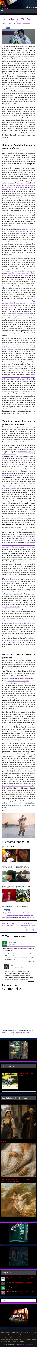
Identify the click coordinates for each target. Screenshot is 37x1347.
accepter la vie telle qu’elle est (18, 623)
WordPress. (29, 1344)
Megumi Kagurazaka (18, 915)
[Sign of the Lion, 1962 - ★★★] (10, 1088)
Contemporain (26, 23)
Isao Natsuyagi (24, 912)
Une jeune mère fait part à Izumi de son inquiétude (18, 475)
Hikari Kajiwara (16, 912)
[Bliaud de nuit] (18, 1176)
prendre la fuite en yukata (10, 349)
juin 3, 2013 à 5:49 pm (17, 967)
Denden (10, 912)
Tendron (3, 1103)
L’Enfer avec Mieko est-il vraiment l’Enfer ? (23, 1282)
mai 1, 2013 (12, 23)
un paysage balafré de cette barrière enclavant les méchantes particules (18, 303)
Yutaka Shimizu (9, 917)
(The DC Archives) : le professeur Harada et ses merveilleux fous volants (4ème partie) (27, 927)
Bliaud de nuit (5, 1141)
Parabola (22, 1344)
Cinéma (19, 23)
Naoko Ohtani (27, 915)
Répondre (31, 961)
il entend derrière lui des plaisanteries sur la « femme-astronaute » (18, 545)
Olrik (6, 23)
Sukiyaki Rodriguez (11, 1278)
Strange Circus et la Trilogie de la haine (8, 924)
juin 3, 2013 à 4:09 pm (15, 944)
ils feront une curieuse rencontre (18, 681)
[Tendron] (18, 1138)
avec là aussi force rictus (11, 607)
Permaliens (30, 917)
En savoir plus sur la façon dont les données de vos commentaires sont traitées (17, 1032)
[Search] (34, 1301)
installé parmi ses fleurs (20, 313)
